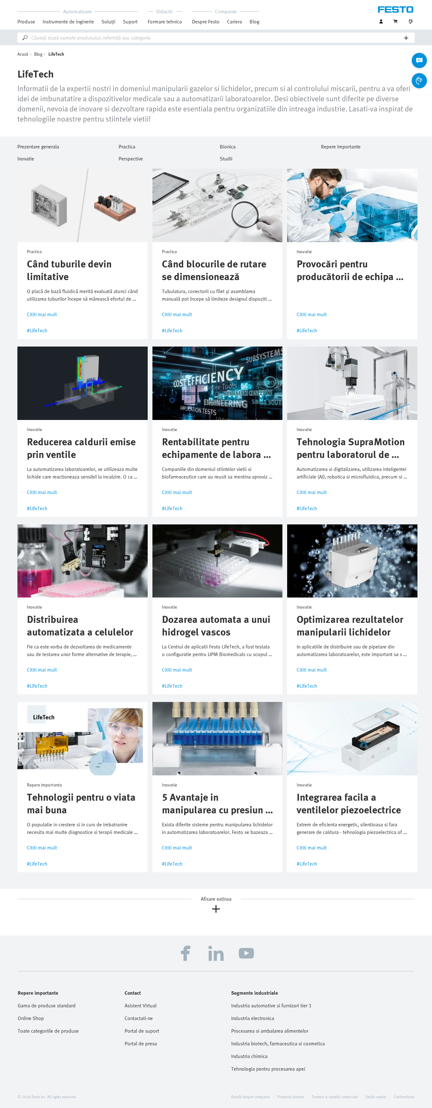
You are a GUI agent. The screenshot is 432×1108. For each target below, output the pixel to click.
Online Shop (31, 1018)
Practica (127, 145)
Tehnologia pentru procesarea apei (268, 1069)
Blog (254, 21)
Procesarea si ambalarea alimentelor (269, 1031)
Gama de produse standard (47, 1005)
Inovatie (25, 157)
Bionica (228, 145)
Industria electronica (252, 1018)
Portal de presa (141, 1043)
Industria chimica (249, 1056)
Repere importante (341, 145)
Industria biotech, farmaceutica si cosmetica (278, 1043)
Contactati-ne (139, 1018)
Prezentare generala (38, 145)
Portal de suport (142, 1031)
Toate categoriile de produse (48, 1031)
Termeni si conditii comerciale (335, 1096)
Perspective (131, 157)
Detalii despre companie (250, 1096)
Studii (226, 157)
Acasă (22, 54)
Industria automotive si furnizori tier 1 (271, 1005)
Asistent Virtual (141, 1005)
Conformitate (404, 1096)
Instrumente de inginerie (68, 21)
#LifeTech (37, 330)
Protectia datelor (290, 1096)
